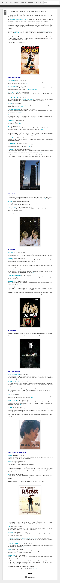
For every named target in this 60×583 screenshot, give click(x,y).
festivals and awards (22, 571)
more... (26, 83)
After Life (10, 461)
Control (9, 549)
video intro (16, 32)
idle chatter (30, 571)
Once (9, 126)
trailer (9, 34)
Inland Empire (11, 120)
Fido (9, 526)
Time (9, 394)
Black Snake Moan (12, 86)
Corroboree (10, 258)
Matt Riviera (36, 569)
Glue (9, 115)
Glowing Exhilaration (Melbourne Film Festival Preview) (28, 11)
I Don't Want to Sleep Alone (14, 381)
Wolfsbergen (11, 149)
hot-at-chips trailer (32, 89)
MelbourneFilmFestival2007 (39, 571)
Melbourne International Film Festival (19, 19)
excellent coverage (46, 31)
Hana (9, 474)
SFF (17, 563)
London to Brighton (12, 207)
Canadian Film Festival (27, 99)
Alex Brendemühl (42, 198)
